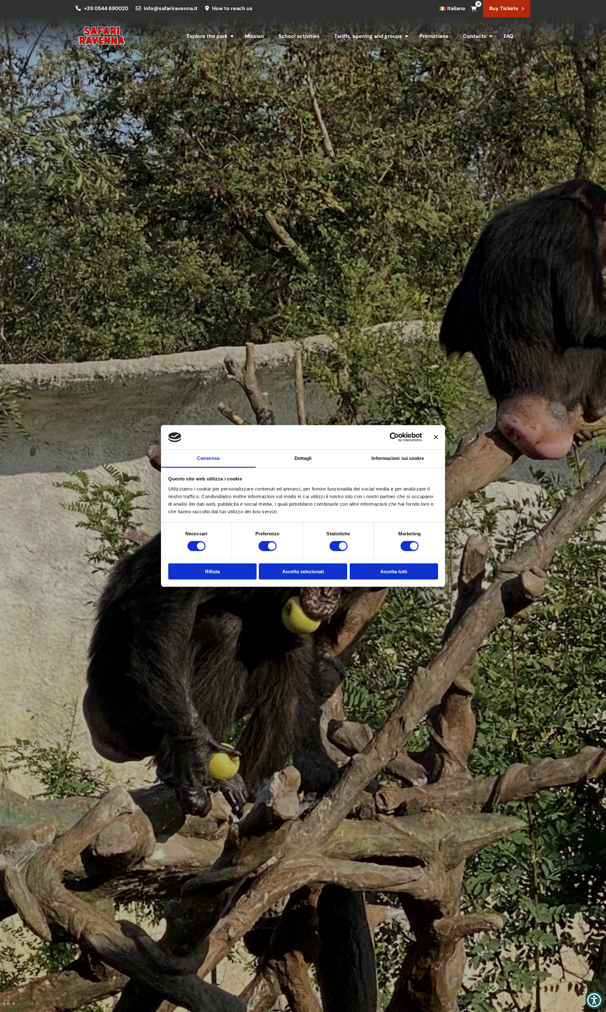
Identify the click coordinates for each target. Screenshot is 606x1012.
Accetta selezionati (303, 571)
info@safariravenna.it (171, 8)
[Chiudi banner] (436, 437)
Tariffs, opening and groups (368, 36)
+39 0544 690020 (106, 8)
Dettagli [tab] (303, 458)
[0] (474, 8)
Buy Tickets (503, 8)
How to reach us (232, 8)
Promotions (434, 36)
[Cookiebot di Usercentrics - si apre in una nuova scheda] (394, 437)
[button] (594, 1000)
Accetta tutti (393, 571)
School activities (299, 36)
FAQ (509, 36)
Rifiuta (212, 571)
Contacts (474, 36)
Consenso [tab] (208, 458)
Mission (254, 36)
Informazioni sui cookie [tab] (397, 458)
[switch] (267, 546)
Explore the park (207, 36)
